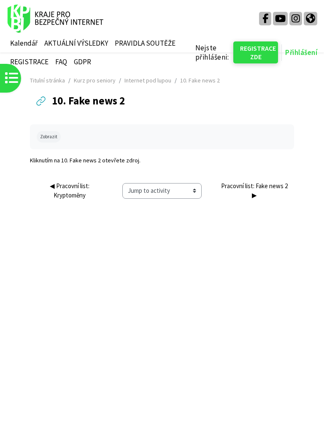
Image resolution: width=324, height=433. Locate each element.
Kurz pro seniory (95, 80)
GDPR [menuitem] (82, 61)
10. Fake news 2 (81, 160)
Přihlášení (301, 52)
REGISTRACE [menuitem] (29, 61)
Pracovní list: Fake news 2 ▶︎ (255, 190)
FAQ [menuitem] (61, 61)
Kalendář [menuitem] (24, 43)
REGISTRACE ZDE (258, 52)
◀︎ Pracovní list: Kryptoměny (70, 190)
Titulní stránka (47, 80)
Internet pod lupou (147, 80)
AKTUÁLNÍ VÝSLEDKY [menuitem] (76, 43)
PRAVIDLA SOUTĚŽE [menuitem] (145, 43)
